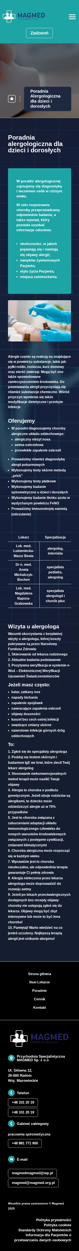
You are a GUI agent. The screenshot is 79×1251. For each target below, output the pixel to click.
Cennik (39, 999)
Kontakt (39, 1007)
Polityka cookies (57, 1225)
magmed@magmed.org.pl (33, 1183)
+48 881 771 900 (25, 1143)
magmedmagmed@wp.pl (32, 1173)
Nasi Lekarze (39, 982)
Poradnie (39, 990)
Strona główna (12, 99)
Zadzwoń (39, 33)
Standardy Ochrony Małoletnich (44, 1230)
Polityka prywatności (53, 1220)
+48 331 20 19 (23, 1102)
